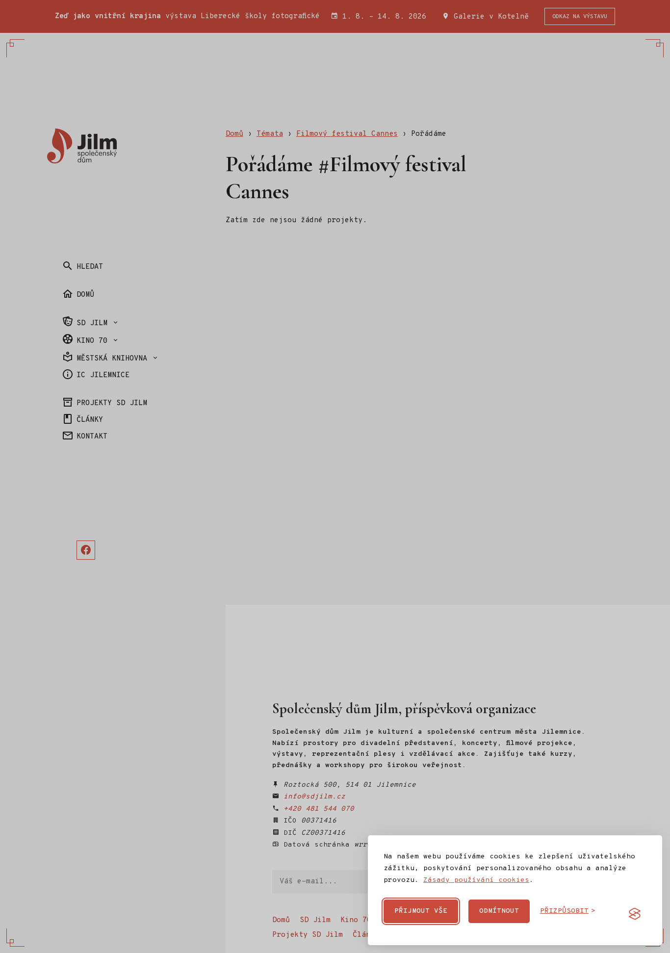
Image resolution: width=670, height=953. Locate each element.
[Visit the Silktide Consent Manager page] (634, 914)
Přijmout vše (420, 911)
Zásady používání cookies (476, 880)
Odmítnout (499, 911)
